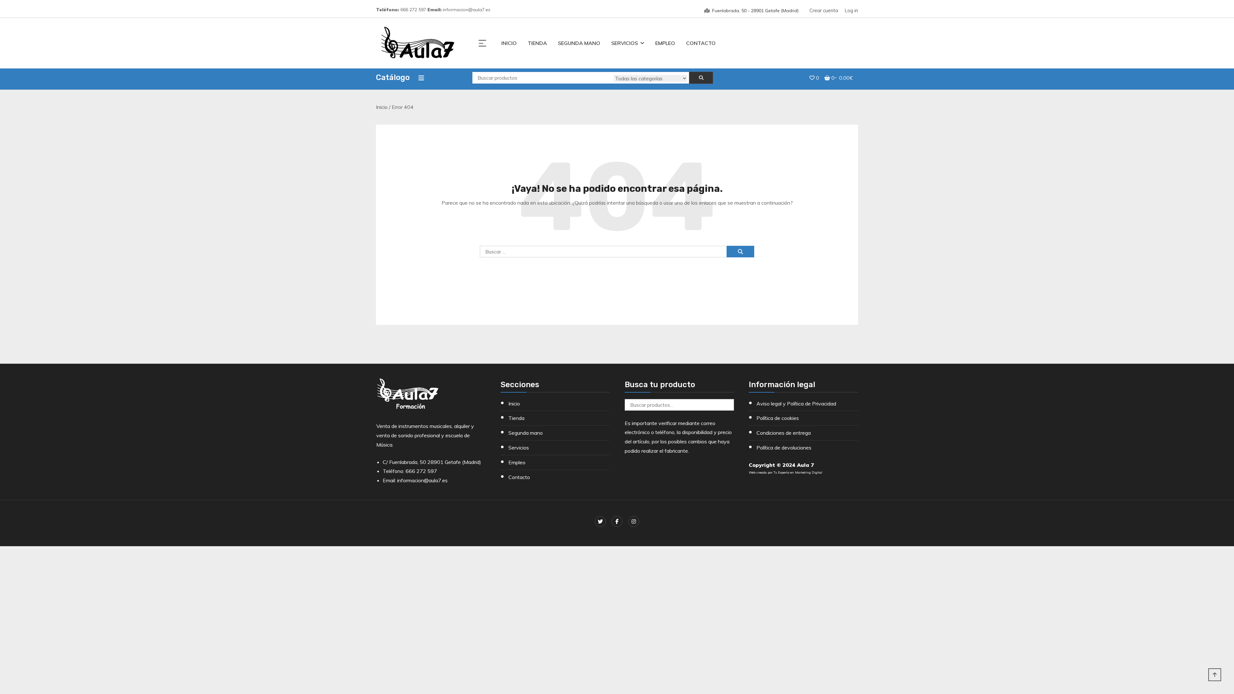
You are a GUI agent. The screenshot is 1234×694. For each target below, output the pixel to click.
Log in (851, 10)
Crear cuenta (823, 10)
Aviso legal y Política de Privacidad (796, 403)
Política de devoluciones (783, 447)
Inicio (509, 43)
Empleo (665, 43)
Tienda (537, 43)
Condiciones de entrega (783, 433)
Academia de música (1191, 560)
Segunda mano (579, 43)
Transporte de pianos (1192, 588)
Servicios (624, 43)
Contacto (701, 43)
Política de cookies (777, 418)
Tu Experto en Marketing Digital (797, 472)
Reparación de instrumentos (1200, 545)
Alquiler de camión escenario (1200, 603)
